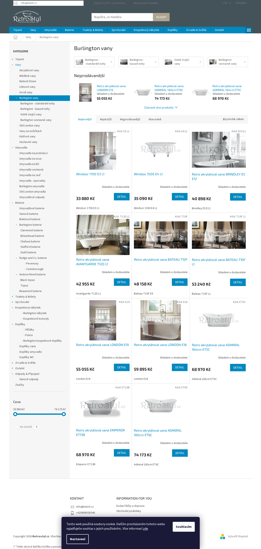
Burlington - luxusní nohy (35, 109)
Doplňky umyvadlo (30, 352)
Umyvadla (21, 148)
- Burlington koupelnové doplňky (40, 341)
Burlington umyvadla (31, 186)
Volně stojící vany (31, 114)
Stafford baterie (30, 247)
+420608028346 (85, 513)
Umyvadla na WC (29, 164)
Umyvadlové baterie (31, 208)
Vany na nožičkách (30, 131)
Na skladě (28, 427)
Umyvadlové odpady (32, 197)
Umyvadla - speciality (32, 181)
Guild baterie (28, 252)
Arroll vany (25, 92)
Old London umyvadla (32, 192)
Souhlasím (184, 526)
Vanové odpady (29, 379)
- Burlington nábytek (33, 313)
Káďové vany (27, 136)
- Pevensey (29, 264)
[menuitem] (17, 30)
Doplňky (20, 324)
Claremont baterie (31, 230)
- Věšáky (26, 330)
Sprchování (22, 302)
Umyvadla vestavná (31, 170)
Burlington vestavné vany (36, 120)
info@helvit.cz (85, 507)
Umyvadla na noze (30, 159)
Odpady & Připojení (27, 374)
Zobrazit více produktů (159, 107)
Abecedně (155, 119)
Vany (18, 65)
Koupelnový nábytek (28, 308)
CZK (225, 3)
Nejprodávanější (130, 119)
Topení (19, 59)
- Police (26, 335)
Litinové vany (27, 87)
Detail (121, 196)
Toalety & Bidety (25, 297)
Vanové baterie (28, 214)
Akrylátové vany (29, 70)
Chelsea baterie (30, 241)
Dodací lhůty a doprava (109, 3)
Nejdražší (106, 119)
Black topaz (27, 280)
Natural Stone (27, 81)
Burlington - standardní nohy (37, 104)
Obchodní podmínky (145, 3)
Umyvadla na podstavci (33, 153)
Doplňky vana (27, 346)
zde (145, 528)
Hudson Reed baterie (32, 274)
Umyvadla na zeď (29, 175)
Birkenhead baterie (32, 236)
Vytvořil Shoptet (238, 536)
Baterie (19, 203)
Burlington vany (28, 98)
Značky (19, 385)
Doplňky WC (26, 357)
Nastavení (77, 539)
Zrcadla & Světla (25, 363)
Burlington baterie (30, 225)
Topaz (24, 286)
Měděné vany (27, 76)
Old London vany (29, 126)
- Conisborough (32, 269)
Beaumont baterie (30, 291)
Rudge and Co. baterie (33, 258)
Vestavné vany (28, 142)
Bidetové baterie (29, 219)
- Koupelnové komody (34, 319)
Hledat (161, 17)
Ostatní (19, 368)
